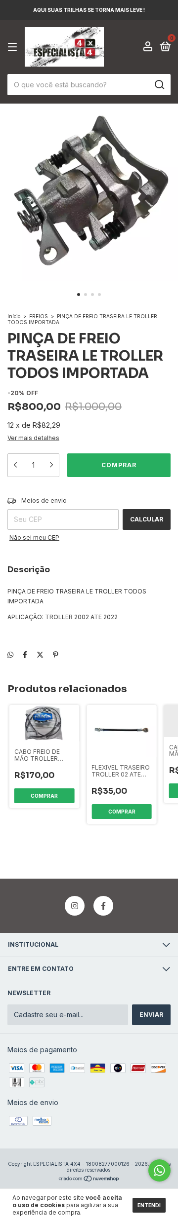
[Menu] (14, 47)
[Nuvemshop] (89, 1179)
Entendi (149, 1205)
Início (13, 316)
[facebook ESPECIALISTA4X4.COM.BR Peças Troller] (103, 906)
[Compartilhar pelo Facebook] (25, 654)
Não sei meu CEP (34, 537)
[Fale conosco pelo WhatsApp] (159, 1170)
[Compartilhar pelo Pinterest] (55, 654)
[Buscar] (159, 85)
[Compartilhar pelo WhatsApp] (10, 654)
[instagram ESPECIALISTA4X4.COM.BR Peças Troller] (75, 906)
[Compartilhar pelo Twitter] (40, 654)
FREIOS (39, 316)
